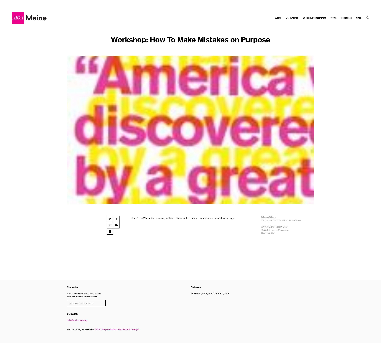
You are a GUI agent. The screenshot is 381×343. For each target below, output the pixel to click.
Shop (359, 18)
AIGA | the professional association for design (117, 329)
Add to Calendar (110, 230)
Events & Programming (314, 18)
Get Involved (292, 18)
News (334, 18)
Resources (346, 18)
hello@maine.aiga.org (77, 320)
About (278, 18)
